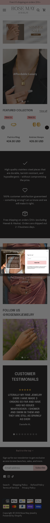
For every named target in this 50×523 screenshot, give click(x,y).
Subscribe (36, 263)
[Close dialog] (47, 251)
